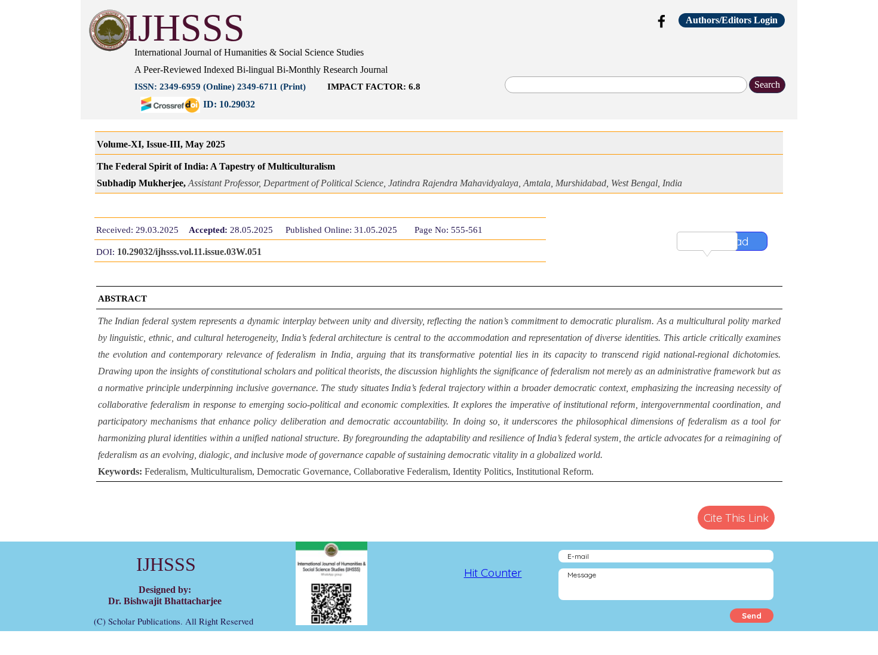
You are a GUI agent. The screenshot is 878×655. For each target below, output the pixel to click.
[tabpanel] (370, 77)
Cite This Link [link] (736, 518)
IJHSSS (185, 28)
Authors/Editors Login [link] (732, 20)
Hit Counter (493, 572)
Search (767, 84)
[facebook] (662, 21)
